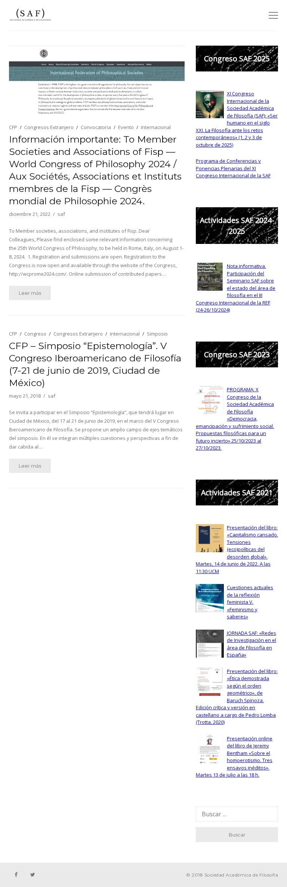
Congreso (35, 333)
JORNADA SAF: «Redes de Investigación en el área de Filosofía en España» (251, 644)
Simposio (157, 333)
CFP (13, 127)
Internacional (156, 127)
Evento (126, 127)
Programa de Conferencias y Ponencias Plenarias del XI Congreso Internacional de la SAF (233, 168)
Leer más (30, 293)
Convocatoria (96, 127)
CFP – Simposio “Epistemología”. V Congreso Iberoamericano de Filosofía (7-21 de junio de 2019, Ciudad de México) (95, 364)
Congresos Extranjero (49, 127)
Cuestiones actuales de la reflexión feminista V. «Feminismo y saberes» (250, 602)
